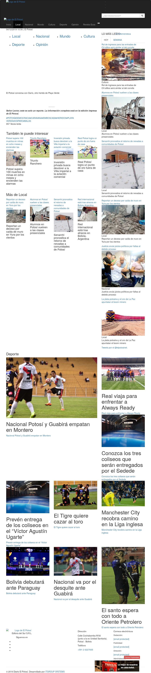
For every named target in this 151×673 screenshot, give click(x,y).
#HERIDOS (61, 117)
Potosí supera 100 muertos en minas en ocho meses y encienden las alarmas (14, 144)
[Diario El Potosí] (51, 1)
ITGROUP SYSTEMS (55, 671)
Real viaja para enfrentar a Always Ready (121, 413)
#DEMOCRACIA (22, 117)
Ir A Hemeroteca (123, 33)
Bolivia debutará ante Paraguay (21, 593)
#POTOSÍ (10, 117)
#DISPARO (18, 120)
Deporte (63, 24)
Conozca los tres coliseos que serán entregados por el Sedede (118, 478)
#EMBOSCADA (49, 117)
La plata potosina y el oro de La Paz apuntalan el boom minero (118, 300)
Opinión (75, 24)
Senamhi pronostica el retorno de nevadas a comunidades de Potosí (63, 205)
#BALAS (27, 120)
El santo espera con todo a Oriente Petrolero (122, 627)
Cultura (51, 24)
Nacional (29, 24)
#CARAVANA (36, 117)
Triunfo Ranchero (38, 138)
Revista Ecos (89, 24)
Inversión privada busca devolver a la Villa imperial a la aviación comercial (63, 142)
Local (17, 24)
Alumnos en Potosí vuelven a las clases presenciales (39, 202)
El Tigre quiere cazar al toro (67, 527)
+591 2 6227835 (85, 649)
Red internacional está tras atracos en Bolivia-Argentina (87, 202)
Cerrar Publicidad (132, 657)
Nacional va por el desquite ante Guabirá (73, 599)
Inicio (8, 24)
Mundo (40, 24)
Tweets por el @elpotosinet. (115, 347)
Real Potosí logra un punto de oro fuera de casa (87, 141)
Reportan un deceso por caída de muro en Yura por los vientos (15, 204)
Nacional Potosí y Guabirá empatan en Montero (28, 435)
